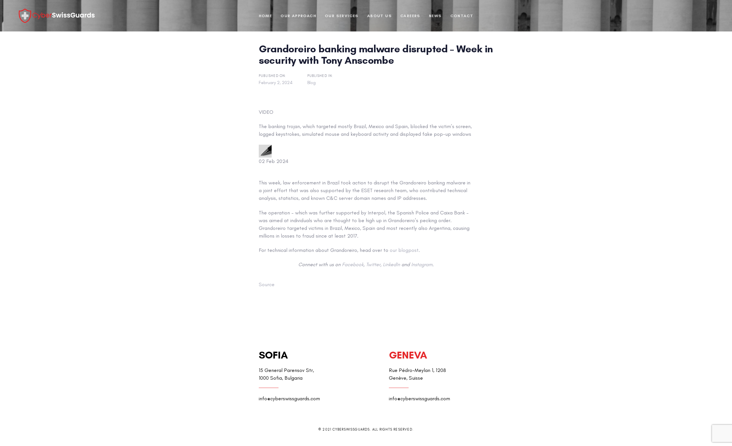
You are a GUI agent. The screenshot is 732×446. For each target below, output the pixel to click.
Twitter (373, 264)
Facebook (352, 264)
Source (266, 284)
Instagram (421, 264)
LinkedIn (391, 264)
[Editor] (265, 151)
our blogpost (404, 250)
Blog (311, 82)
